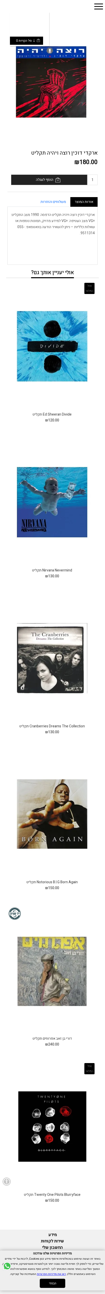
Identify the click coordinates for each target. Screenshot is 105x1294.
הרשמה (35, 16)
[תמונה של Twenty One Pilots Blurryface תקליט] (52, 1126)
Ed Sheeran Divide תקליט (52, 414)
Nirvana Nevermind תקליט (52, 570)
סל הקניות (35, 32)
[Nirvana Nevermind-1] (52, 502)
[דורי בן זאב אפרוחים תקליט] (52, 970)
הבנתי (52, 1283)
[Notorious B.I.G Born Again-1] (52, 814)
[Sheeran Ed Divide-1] (52, 346)
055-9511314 (33, 24)
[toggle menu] (98, 6)
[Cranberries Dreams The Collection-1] (52, 658)
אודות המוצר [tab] (84, 201)
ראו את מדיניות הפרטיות (51, 1274)
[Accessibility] (7, 1182)
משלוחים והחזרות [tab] (53, 201)
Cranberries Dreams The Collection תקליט (52, 726)
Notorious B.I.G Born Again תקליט (52, 882)
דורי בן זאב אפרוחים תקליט (52, 1038)
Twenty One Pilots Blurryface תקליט (52, 1194)
